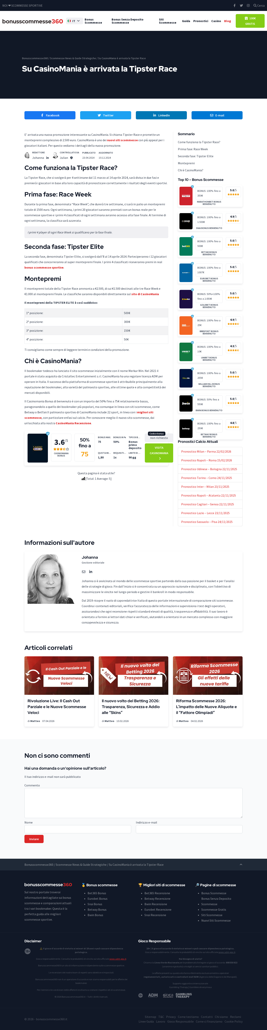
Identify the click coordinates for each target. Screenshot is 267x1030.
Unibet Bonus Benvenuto (209, 358)
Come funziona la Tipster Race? (199, 142)
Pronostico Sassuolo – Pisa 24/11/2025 (207, 522)
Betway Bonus (97, 909)
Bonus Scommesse (93, 20)
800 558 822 (231, 962)
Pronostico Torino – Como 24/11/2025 (206, 478)
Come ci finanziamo (209, 1021)
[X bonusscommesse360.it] (241, 5)
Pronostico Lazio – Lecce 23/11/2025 (205, 513)
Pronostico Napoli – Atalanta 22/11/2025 (208, 495)
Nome (28, 822)
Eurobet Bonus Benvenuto (209, 279)
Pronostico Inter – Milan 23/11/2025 (205, 487)
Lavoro (160, 1021)
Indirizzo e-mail (146, 822)
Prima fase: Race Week (193, 149)
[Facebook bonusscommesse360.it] (234, 5)
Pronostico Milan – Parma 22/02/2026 (206, 451)
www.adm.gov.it (117, 958)
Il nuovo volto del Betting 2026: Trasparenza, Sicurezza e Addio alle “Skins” (131, 706)
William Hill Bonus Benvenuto (209, 385)
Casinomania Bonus (61, 454)
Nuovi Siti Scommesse (216, 920)
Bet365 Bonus (97, 893)
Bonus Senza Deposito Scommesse (127, 20)
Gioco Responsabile (180, 1021)
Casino (216, 21)
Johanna (38, 157)
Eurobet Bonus (98, 898)
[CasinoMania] (37, 448)
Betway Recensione (157, 898)
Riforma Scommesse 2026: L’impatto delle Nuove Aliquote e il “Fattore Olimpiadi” (206, 706)
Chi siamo (221, 1017)
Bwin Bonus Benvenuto (209, 410)
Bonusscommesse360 (35, 58)
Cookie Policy (234, 1021)
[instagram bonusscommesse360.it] (248, 5)
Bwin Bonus (95, 915)
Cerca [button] (261, 5)
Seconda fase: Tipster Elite (195, 156)
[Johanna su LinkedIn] (47, 157)
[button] (74, 21)
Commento (32, 785)
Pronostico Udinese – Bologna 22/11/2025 (209, 469)
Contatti (207, 1017)
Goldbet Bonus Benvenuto (209, 306)
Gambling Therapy (178, 987)
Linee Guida (146, 1021)
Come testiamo (188, 1017)
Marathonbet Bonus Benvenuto (209, 203)
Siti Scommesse (167, 20)
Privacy (171, 1017)
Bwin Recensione (155, 904)
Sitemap (150, 1017)
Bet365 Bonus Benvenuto (209, 253)
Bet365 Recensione (157, 893)
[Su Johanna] (27, 155)
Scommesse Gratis (213, 909)
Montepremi (186, 163)
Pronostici (200, 21)
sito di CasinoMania (145, 294)
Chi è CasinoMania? (190, 170)
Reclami (235, 1017)
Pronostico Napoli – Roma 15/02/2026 (206, 460)
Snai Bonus (95, 904)
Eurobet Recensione (157, 909)
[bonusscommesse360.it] (32, 21)
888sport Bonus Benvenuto (209, 332)
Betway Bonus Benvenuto (209, 435)
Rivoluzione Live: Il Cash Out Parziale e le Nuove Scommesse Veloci (57, 706)
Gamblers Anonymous (200, 987)
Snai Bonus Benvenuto (209, 228)
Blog (227, 21)
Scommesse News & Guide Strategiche (73, 58)
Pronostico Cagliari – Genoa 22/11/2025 (207, 504)
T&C (161, 1017)
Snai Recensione (155, 915)
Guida (186, 21)
